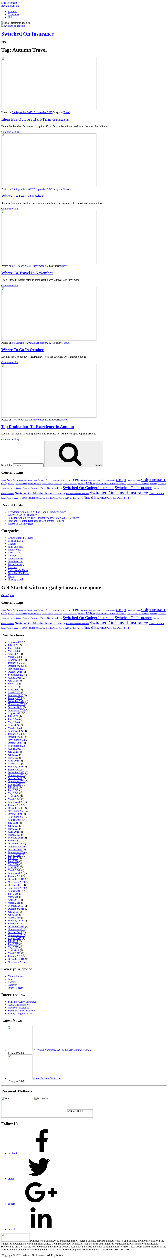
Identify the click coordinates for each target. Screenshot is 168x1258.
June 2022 (13, 790)
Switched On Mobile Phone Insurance (40, 493)
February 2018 (15, 920)
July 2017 (13, 941)
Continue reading (10, 132)
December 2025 (16, 665)
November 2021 (16, 811)
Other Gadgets (15, 987)
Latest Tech (57, 484)
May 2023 (13, 757)
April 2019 (13, 899)
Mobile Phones (15, 558)
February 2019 (15, 905)
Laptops (12, 982)
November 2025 (16, 668)
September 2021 (16, 816)
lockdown (81, 484)
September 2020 (16, 852)
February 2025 (15, 695)
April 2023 (13, 760)
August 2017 (14, 938)
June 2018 (13, 914)
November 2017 (16, 929)
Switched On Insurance (27, 34)
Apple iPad (23, 480)
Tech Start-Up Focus (18, 573)
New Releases (15, 561)
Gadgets (6, 483)
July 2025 (13, 680)
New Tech (131, 483)
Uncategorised (15, 579)
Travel (66, 112)
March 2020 (14, 870)
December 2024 (16, 701)
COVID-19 (71, 480)
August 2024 (14, 713)
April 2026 (13, 654)
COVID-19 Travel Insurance (89, 480)
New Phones (121, 483)
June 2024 (13, 719)
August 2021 (14, 819)
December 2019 (16, 879)
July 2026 (13, 645)
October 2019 (15, 885)
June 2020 (13, 861)
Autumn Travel (44, 480)
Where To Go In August (20, 523)
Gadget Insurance (153, 480)
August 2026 (14, 642)
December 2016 (16, 959)
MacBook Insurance (18, 1007)
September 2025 (16, 674)
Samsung (153, 484)
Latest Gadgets (47, 484)
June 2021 (13, 825)
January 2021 (15, 840)
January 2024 (15, 734)
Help (10, 17)
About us (12, 11)
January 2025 (15, 698)
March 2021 (14, 834)
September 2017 (16, 935)
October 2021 (15, 813)
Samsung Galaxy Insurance (22, 1001)
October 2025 (15, 671)
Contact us (13, 14)
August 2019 (14, 891)
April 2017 (13, 950)
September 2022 (16, 781)
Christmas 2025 (58, 480)
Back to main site (10, 5)
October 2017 (15, 932)
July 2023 (13, 751)
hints (25, 484)
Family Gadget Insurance (21, 1013)
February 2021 (15, 837)
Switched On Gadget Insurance (88, 487)
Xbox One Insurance (19, 1004)
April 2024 (13, 725)
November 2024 (16, 704)
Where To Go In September (22, 514)
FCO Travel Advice (108, 480)
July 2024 (13, 716)
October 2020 (15, 849)
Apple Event (12, 480)
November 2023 (16, 739)
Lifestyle (12, 555)
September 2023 (16, 745)
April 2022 (13, 796)
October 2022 (15, 778)
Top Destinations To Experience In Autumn (37, 426)
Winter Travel (123, 498)
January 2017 (15, 956)
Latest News (14, 552)
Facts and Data (15, 540)
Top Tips (45, 498)
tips (40, 498)
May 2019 (13, 896)
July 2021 (13, 822)
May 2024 (13, 722)
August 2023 (14, 748)
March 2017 (14, 953)
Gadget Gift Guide (134, 480)
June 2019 (13, 893)
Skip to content (9, 2)
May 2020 (13, 864)
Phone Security (16, 564)
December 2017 (16, 926)
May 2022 (13, 793)
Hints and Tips (15, 546)
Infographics (14, 549)
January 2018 (15, 923)
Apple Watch (32, 480)
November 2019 (16, 882)
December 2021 (16, 808)
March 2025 (14, 692)
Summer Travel (39, 488)
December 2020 (16, 843)
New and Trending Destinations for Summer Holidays (36, 520)
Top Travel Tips (56, 498)
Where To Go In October (22, 196)
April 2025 (13, 689)
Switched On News (18, 570)
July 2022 (13, 787)
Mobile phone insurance (100, 483)
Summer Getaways (23, 488)
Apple (3, 480)
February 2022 (15, 802)
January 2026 (15, 662)
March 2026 (14, 656)
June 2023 (13, 754)
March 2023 (14, 763)
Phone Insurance (142, 484)
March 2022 (14, 799)
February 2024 (15, 731)
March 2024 (14, 728)
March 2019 (14, 902)
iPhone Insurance (34, 484)
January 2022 (15, 805)
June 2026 (13, 648)
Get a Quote (7, 595)
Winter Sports (112, 498)
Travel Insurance (95, 497)
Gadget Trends (17, 484)
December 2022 (16, 772)
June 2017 (13, 944)
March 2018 (14, 917)
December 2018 (16, 908)
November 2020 (16, 846)
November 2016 (16, 962)
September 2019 (16, 888)
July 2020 (13, 858)
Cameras (12, 984)
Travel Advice (78, 498)
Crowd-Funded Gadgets (20, 537)
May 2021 (13, 828)
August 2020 (14, 855)
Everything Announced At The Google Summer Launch (37, 512)
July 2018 (13, 911)
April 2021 (13, 831)
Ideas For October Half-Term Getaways (35, 119)
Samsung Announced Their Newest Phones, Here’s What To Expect (43, 517)
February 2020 (15, 873)
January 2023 (15, 769)
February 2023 (15, 766)
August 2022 (14, 784)
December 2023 (16, 736)
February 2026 (15, 659)
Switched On (54, 488)
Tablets (11, 979)
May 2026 (13, 651)
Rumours (12, 567)
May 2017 (13, 947)
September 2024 (16, 710)
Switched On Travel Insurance (119, 492)
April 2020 (13, 867)
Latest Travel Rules (70, 484)
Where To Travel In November (27, 273)
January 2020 (15, 876)
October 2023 (15, 742)
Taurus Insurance (29, 497)
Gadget (121, 480)
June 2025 (13, 683)
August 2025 (14, 677)
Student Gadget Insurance (21, 1010)
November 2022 (16, 775)
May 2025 (13, 686)
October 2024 (15, 707)
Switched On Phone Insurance (77, 494)
